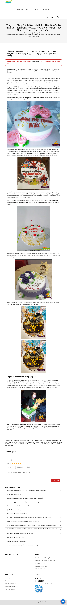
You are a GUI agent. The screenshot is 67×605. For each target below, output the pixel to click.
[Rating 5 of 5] (20, 464)
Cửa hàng (46, 9)
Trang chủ (20, 9)
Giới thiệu (28, 9)
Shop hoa (7, 580)
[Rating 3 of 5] (17, 464)
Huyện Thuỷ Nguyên (35, 33)
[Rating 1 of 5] (13, 464)
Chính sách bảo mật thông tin (43, 557)
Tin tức (26, 33)
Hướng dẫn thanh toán (11, 586)
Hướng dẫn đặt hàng (40, 563)
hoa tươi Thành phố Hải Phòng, (34, 440)
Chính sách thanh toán (41, 566)
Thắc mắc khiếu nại (40, 569)
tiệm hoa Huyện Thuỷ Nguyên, (26, 442)
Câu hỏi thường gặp (10, 583)
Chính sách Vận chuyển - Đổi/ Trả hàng (45, 560)
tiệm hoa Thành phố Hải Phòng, (42, 442)
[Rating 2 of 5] (15, 464)
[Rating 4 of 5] (19, 464)
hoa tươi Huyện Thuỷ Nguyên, (18, 440)
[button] (52, 17)
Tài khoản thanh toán (11, 589)
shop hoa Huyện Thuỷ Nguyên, (50, 440)
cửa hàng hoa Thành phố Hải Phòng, (22, 444)
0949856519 (35, 61)
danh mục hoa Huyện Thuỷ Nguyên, (40, 444)
